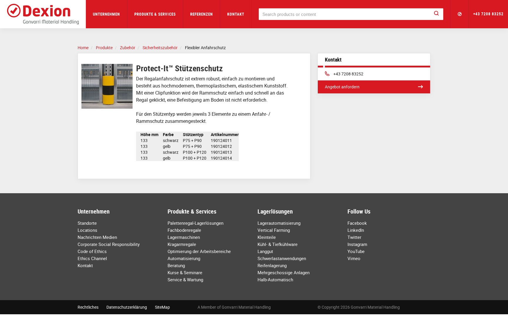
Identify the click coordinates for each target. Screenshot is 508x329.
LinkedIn (355, 230)
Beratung (176, 265)
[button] (460, 14)
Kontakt (235, 14)
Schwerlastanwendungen (282, 258)
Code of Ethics (92, 251)
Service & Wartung (185, 279)
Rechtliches (88, 307)
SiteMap (162, 307)
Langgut (265, 251)
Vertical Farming (274, 230)
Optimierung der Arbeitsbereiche (199, 251)
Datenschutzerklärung (126, 307)
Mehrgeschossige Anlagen (284, 272)
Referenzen (201, 14)
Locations (87, 230)
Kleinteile (267, 237)
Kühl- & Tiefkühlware (278, 244)
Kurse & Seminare (185, 272)
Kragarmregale (182, 244)
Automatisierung (184, 258)
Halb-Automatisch (275, 279)
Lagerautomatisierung (279, 223)
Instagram (357, 244)
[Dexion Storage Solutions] (43, 14)
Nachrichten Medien (97, 237)
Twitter (354, 237)
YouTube (356, 251)
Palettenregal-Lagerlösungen (195, 223)
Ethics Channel (92, 258)
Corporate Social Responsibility (109, 244)
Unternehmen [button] (106, 14)
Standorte (87, 223)
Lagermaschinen (184, 237)
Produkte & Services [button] (155, 14)
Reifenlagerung (272, 265)
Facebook (357, 223)
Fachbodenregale (184, 230)
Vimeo (353, 258)
